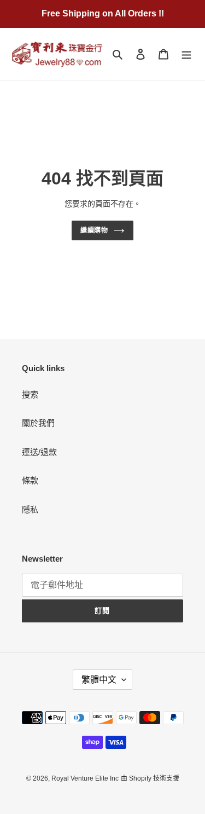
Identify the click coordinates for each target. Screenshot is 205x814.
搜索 (30, 394)
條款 (30, 480)
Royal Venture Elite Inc (85, 778)
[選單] (186, 54)
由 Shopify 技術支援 (150, 778)
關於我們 (38, 423)
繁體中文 (98, 679)
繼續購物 (94, 230)
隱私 (30, 509)
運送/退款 (39, 452)
